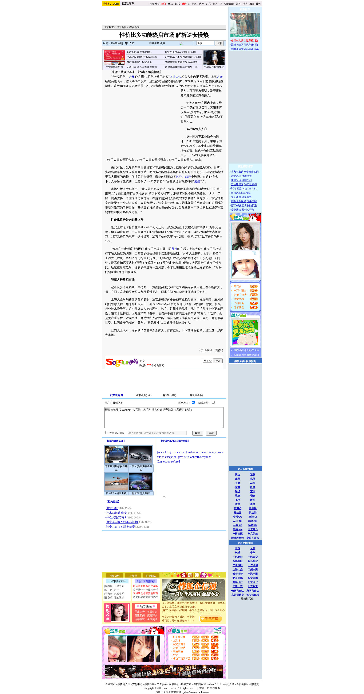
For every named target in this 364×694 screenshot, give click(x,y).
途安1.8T (112, 508)
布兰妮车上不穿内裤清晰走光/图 (183, 56)
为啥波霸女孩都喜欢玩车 (245, 48)
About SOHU (215, 684)
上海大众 (175, 76)
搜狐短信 (115, 575)
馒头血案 (252, 201)
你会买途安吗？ (116, 517)
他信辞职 (236, 180)
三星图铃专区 (117, 581)
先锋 (197, 181)
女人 (215, 3)
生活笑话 (152, 619)
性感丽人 (151, 575)
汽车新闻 (121, 27)
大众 (220, 76)
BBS (251, 3)
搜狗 (259, 3)
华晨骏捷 (247, 197)
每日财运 (152, 611)
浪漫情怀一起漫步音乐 (145, 589)
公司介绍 (229, 684)
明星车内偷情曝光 (214, 66)
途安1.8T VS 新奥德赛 (120, 526)
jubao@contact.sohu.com (196, 692)
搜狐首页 (155, 3)
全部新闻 (242, 684)
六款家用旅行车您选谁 (139, 62)
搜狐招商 (251, 361)
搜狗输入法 (124, 684)
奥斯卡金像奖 (238, 201)
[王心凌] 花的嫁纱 (114, 597)
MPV (179, 176)
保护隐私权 (199, 684)
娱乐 (177, 3)
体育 (170, 3)
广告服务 (162, 684)
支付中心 (137, 684)
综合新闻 (134, 27)
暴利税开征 (248, 209)
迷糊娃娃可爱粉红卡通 (246, 350)
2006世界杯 (250, 184)
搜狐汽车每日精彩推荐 (174, 441)
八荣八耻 (236, 176)
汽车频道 (109, 27)
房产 (201, 3)
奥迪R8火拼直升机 (116, 493)
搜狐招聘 (150, 684)
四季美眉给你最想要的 (246, 355)
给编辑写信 (247, 598)
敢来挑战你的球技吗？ (145, 597)
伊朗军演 (247, 180)
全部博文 (254, 684)
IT (189, 3)
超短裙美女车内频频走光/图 (180, 51)
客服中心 (174, 684)
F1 (255, 188)
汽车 (194, 3)
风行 (174, 248)
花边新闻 (140, 615)
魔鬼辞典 (152, 615)
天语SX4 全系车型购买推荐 (142, 67)
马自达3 (235, 192)
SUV (188, 176)
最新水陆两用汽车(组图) (244, 44)
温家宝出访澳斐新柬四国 (245, 171)
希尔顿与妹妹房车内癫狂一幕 (181, 67)
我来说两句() (157, 43)
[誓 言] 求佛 (111, 589)
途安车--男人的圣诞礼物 (122, 522)
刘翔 (233, 188)
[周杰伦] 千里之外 (114, 586)
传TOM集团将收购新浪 (244, 205)
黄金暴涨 (236, 209)
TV (221, 3)
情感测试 (140, 619)
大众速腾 (236, 197)
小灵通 (133, 575)
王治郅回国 (237, 184)
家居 (208, 3)
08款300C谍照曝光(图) (139, 51)
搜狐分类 (239, 361)
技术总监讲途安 (116, 512)
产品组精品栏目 (114, 66)
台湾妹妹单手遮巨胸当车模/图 (181, 62)
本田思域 (245, 192)
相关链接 (113, 501)
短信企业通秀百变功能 (145, 585)
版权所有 (215, 688)
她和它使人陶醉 (141, 493)
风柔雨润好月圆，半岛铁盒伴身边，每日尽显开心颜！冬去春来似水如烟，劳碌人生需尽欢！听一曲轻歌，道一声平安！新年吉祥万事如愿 (193, 610)
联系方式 (186, 684)
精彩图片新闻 (115, 441)
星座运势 (140, 611)
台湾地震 (247, 176)
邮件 (238, 3)
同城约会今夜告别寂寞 (145, 593)
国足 (239, 188)
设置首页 (110, 684)
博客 (245, 3)
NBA (250, 188)
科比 (244, 188)
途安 (131, 76)
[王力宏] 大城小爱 (114, 593)
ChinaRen (229, 3)
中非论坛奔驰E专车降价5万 (142, 56)
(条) (143, 395)
